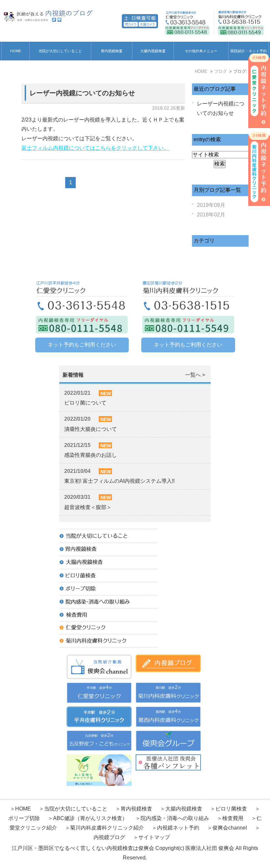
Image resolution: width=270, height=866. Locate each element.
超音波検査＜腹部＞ (88, 507)
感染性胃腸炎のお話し (90, 455)
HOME (15, 51)
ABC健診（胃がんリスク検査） (90, 818)
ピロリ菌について (85, 403)
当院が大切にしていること (60, 51)
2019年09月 (211, 205)
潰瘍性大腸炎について (90, 429)
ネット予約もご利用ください (82, 344)
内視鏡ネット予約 (178, 828)
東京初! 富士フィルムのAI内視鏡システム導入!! (119, 481)
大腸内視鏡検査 (153, 51)
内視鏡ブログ (109, 837)
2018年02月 (211, 214)
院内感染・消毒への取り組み (175, 818)
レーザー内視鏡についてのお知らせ (82, 93)
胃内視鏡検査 (111, 51)
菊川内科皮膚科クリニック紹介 (107, 828)
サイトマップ (154, 837)
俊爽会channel (229, 828)
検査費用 (233, 818)
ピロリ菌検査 (231, 808)
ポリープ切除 (24, 818)
